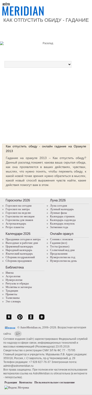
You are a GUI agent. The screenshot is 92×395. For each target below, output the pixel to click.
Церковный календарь (19, 246)
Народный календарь (19, 250)
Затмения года (59, 227)
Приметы (11, 294)
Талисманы (13, 297)
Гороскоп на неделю (18, 212)
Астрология (13, 276)
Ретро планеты (15, 227)
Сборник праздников (19, 260)
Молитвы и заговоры (19, 287)
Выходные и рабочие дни (22, 242)
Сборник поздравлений (20, 257)
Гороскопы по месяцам (20, 216)
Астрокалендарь (16, 223)
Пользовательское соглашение (54, 382)
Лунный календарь (62, 209)
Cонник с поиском (61, 239)
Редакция (10, 382)
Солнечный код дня (62, 250)
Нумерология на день (63, 260)
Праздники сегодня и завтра (23, 239)
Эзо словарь (13, 301)
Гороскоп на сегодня (18, 205)
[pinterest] (20, 319)
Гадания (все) (58, 242)
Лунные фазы (58, 212)
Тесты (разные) (59, 246)
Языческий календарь (19, 253)
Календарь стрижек (62, 216)
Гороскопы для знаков (19, 220)
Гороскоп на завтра (18, 209)
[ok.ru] (30, 319)
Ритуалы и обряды (17, 283)
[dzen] (41, 319)
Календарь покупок (62, 223)
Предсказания (58, 253)
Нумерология (14, 280)
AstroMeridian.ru (30, 327)
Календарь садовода (63, 220)
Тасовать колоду (68, 112)
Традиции (12, 290)
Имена (10, 272)
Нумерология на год (62, 257)
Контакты (25, 382)
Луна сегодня (58, 205)
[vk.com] (9, 319)
